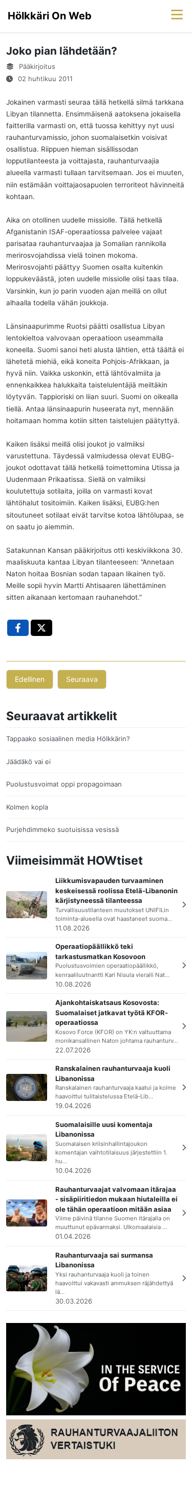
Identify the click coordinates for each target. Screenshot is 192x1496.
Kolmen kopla (27, 807)
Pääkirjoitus (37, 66)
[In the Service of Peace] (96, 1368)
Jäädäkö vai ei (28, 761)
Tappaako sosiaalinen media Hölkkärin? (68, 738)
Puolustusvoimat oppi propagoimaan (64, 784)
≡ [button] (177, 13)
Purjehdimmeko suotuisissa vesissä (62, 829)
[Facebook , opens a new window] (18, 628)
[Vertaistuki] (96, 1439)
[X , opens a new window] (41, 628)
